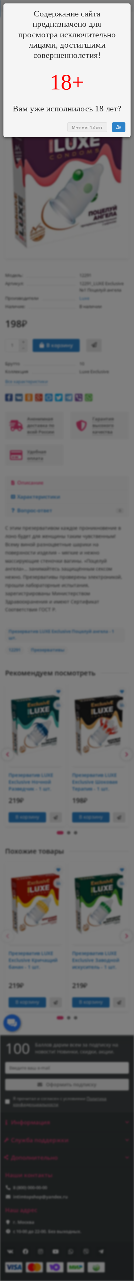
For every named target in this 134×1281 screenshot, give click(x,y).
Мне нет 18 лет (87, 127)
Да (118, 127)
